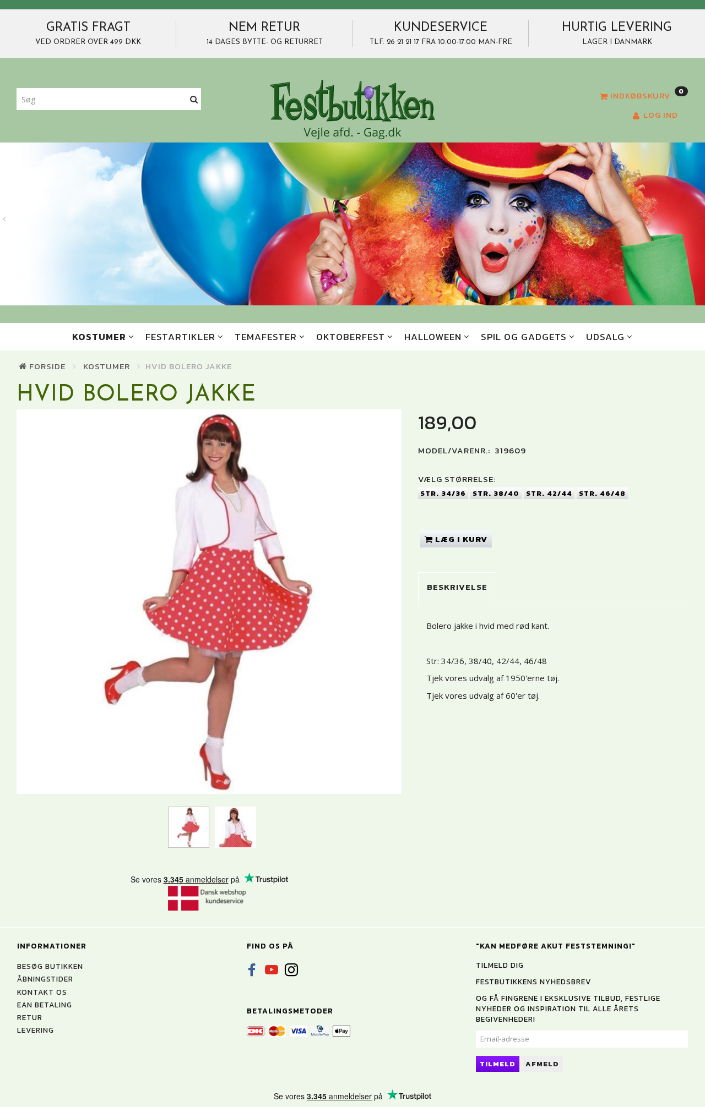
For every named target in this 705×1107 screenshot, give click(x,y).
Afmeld (542, 1064)
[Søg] (194, 99)
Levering (35, 1029)
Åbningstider (45, 978)
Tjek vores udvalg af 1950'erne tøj (491, 677)
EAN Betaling (44, 1004)
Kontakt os (42, 992)
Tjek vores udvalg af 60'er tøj (482, 695)
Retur (29, 1017)
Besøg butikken (50, 966)
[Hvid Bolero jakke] (209, 601)
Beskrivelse (457, 586)
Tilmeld (498, 1064)
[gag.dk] (352, 109)
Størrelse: (457, 479)
